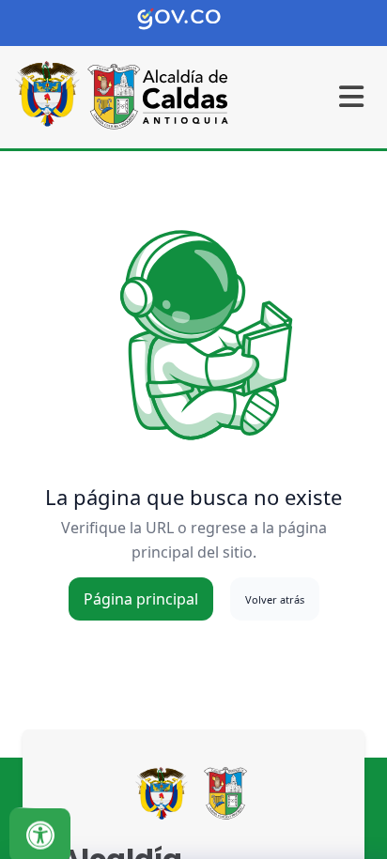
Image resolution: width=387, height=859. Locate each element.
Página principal (141, 599)
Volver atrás (274, 599)
